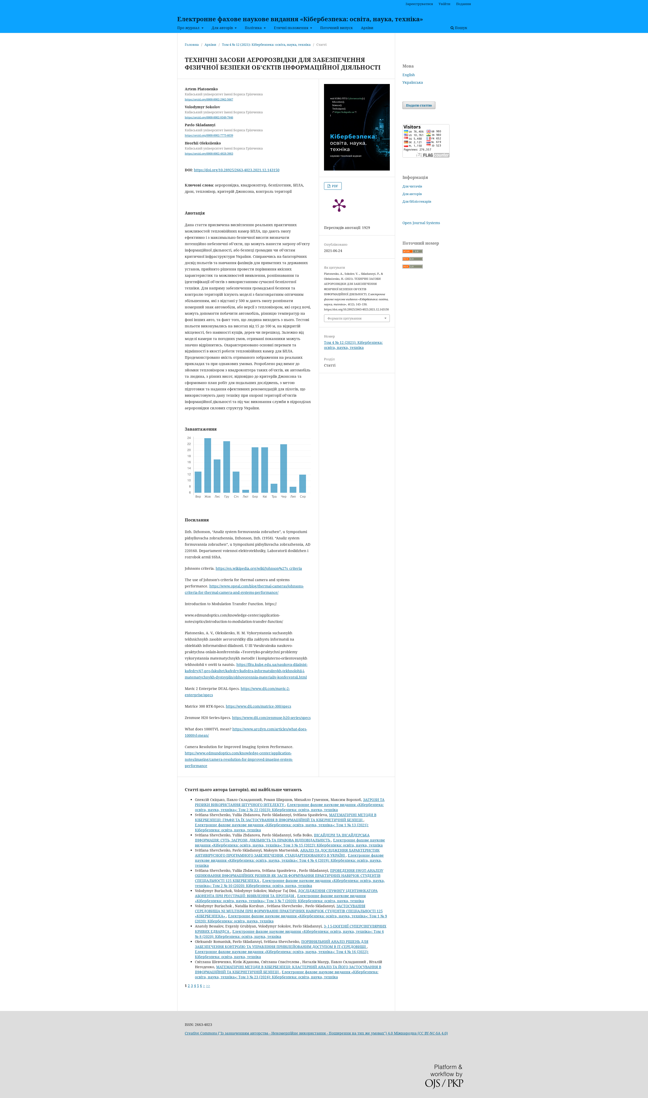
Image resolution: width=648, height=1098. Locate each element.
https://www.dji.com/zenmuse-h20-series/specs (271, 717)
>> (208, 985)
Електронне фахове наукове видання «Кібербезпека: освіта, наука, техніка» (300, 19)
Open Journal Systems (421, 222)
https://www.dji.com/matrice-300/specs (258, 706)
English (408, 74)
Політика (254, 27)
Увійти (444, 4)
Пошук (460, 27)
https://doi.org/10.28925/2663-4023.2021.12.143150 (236, 169)
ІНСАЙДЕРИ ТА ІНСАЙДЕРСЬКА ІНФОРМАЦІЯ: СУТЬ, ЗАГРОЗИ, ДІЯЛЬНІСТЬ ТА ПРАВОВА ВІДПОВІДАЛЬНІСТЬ (282, 837)
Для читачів (412, 186)
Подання (463, 4)
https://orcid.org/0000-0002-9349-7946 (209, 117)
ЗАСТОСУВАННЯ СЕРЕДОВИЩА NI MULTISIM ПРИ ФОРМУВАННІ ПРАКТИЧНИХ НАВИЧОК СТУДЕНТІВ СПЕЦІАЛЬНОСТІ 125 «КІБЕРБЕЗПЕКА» (289, 910)
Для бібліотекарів (416, 201)
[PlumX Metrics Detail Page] (339, 205)
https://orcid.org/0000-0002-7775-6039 (209, 135)
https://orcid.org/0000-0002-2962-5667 (209, 99)
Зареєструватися (419, 4)
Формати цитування (344, 318)
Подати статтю (419, 105)
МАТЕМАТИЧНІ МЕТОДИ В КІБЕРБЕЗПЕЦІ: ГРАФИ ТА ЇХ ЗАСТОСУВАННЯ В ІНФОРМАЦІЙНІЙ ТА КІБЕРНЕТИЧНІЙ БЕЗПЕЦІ (285, 817)
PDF (334, 186)
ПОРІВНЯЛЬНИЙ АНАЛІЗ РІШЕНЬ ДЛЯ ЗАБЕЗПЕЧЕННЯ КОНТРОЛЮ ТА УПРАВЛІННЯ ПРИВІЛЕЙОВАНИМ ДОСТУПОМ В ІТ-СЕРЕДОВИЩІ (281, 944)
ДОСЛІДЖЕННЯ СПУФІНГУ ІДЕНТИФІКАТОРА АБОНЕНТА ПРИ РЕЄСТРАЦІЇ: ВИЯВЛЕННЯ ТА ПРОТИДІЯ (286, 893)
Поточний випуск (336, 27)
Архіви (367, 27)
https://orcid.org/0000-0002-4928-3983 (209, 153)
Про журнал (188, 27)
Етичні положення (291, 27)
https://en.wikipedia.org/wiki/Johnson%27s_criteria (259, 568)
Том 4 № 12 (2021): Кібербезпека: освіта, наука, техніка (266, 44)
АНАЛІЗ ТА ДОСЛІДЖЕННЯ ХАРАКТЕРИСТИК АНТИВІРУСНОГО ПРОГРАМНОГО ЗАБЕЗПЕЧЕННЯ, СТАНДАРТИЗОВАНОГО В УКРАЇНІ (287, 853)
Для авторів (223, 27)
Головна (192, 44)
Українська (412, 82)
